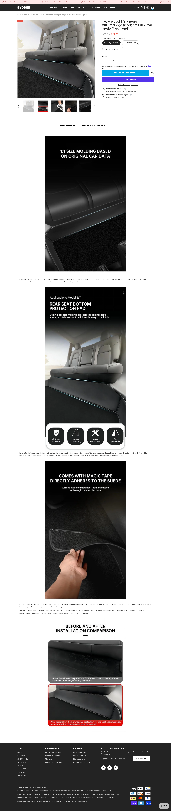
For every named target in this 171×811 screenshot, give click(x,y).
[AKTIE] (151, 73)
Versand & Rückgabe (93, 125)
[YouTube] (116, 767)
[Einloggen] (147, 7)
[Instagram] (109, 767)
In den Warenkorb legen (126, 73)
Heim (19, 15)
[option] (56, 59)
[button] (18, 106)
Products (27, 15)
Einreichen (141, 759)
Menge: (105, 56)
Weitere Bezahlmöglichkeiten (128, 85)
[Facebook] (103, 767)
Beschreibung (68, 125)
